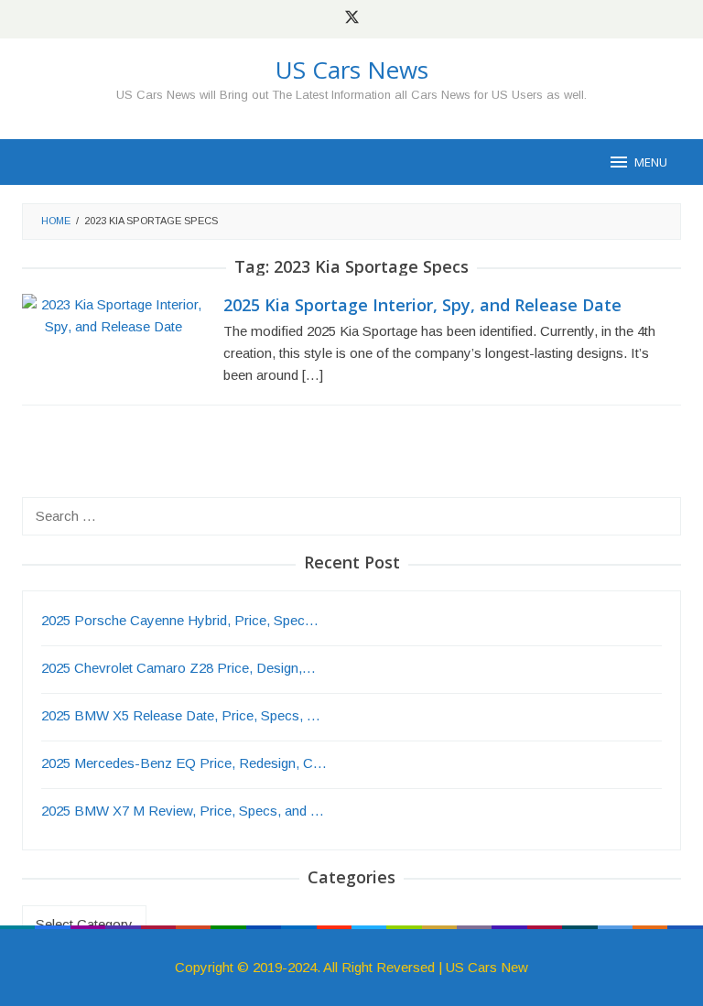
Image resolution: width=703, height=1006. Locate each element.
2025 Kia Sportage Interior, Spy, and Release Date (422, 305)
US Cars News (352, 69)
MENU (650, 162)
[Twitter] (352, 19)
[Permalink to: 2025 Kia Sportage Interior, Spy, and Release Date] (113, 314)
